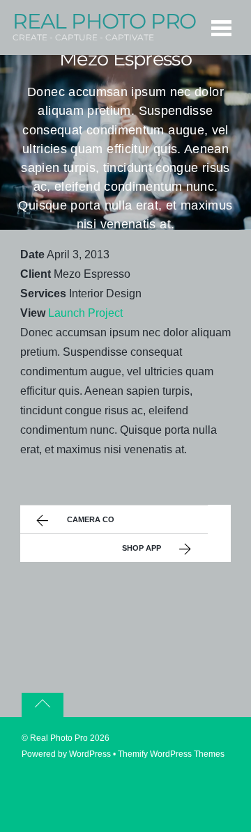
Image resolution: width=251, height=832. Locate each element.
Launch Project (85, 313)
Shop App (141, 548)
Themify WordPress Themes (171, 754)
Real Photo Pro (59, 738)
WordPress (90, 754)
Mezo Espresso (125, 59)
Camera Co (90, 519)
